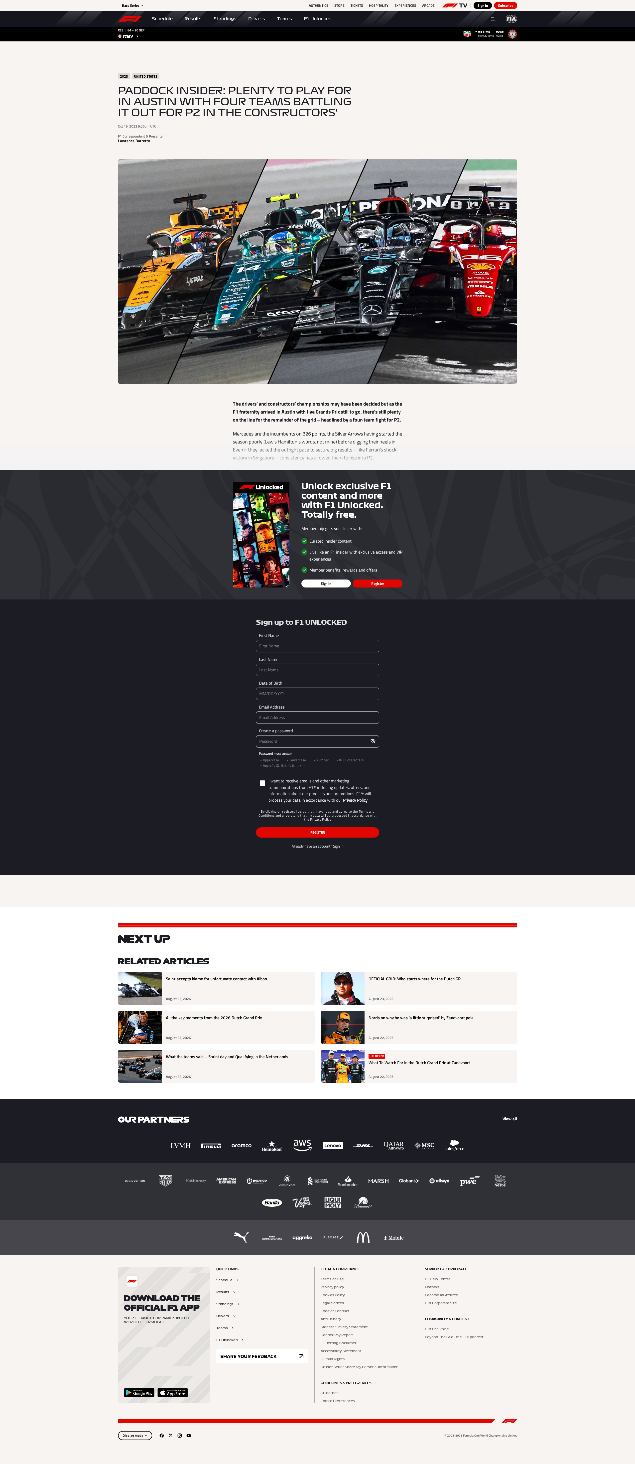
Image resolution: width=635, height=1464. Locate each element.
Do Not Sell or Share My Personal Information (359, 1367)
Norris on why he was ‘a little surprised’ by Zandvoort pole (421, 1018)
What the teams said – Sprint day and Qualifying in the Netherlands (227, 1057)
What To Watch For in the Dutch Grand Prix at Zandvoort (419, 1063)
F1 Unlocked (318, 19)
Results (193, 19)
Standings (225, 19)
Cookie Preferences (338, 1401)
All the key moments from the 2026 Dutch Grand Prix (214, 1018)
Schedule (162, 19)
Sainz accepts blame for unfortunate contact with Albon (216, 979)
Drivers (256, 19)
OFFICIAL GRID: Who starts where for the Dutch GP (415, 979)
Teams (284, 19)
